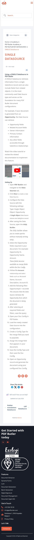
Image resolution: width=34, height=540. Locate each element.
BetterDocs (19, 417)
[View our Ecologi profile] (12, 451)
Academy (14, 42)
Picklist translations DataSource (11, 407)
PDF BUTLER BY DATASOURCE (15, 47)
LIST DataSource (22, 408)
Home (7, 42)
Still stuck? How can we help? (19, 395)
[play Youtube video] (17, 170)
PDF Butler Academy (12, 44)
